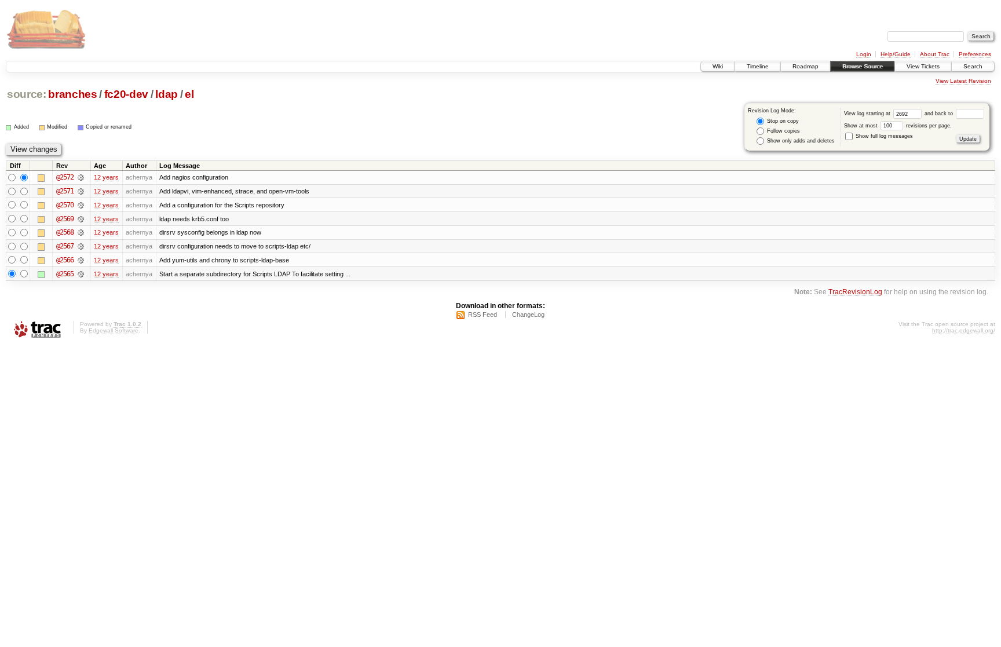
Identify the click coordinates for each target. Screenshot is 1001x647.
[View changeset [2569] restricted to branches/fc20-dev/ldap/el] (81, 219)
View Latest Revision (963, 81)
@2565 (65, 274)
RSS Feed (482, 314)
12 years (106, 177)
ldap (166, 94)
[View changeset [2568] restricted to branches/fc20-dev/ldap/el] (81, 232)
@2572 (65, 177)
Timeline (758, 66)
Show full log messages (883, 136)
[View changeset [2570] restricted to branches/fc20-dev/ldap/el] (81, 205)
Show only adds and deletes (800, 141)
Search (972, 66)
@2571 (65, 191)
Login (863, 54)
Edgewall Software (113, 330)
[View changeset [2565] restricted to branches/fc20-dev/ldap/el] (81, 274)
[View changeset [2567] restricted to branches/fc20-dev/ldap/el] (81, 246)
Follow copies (782, 131)
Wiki (718, 66)
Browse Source (862, 66)
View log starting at (868, 113)
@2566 (65, 260)
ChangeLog (528, 314)
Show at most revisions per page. (898, 126)
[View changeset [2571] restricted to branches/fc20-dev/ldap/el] (81, 191)
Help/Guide (896, 54)
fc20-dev (126, 94)
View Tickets (923, 66)
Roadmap (805, 66)
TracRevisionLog (855, 291)
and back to (940, 113)
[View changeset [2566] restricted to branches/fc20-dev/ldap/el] (81, 260)
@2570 (65, 205)
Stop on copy (782, 121)
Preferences (975, 54)
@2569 (65, 219)
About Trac (934, 54)
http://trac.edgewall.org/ (963, 330)
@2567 (65, 246)
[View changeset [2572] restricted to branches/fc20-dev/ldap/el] (81, 177)
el (189, 94)
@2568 (65, 232)
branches (72, 94)
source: (26, 94)
